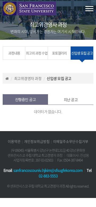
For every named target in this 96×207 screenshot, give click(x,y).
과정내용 (14, 52)
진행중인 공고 (25, 99)
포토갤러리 (59, 52)
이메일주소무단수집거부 (70, 141)
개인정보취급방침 (37, 141)
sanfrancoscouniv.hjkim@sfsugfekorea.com (47, 170)
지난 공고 (71, 99)
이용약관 (14, 141)
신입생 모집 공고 (82, 52)
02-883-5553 (48, 175)
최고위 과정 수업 (36, 52)
